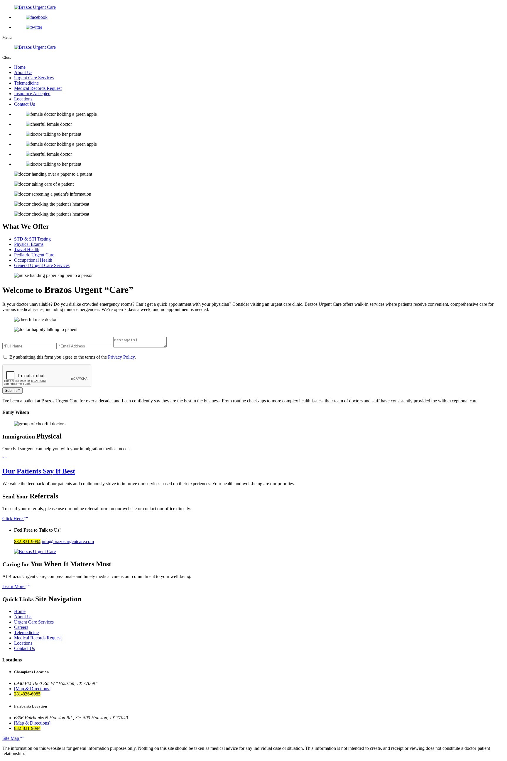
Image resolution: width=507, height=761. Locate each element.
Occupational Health (33, 260)
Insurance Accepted (32, 93)
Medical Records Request (38, 88)
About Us (23, 72)
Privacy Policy (121, 357)
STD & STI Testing (32, 238)
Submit (11, 390)
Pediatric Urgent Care (34, 254)
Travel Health (26, 249)
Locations (23, 98)
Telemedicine (26, 82)
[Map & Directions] (32, 688)
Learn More (14, 586)
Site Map (11, 738)
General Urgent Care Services (42, 265)
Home (20, 67)
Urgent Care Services (34, 77)
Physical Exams (28, 244)
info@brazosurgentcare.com (68, 541)
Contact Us (24, 104)
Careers (21, 627)
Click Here (13, 518)
